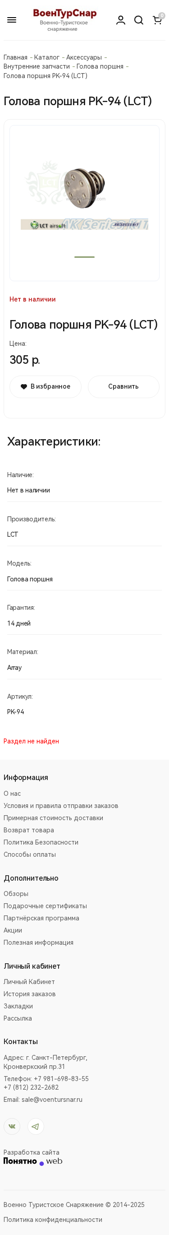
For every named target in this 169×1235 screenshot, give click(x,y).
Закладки (18, 1006)
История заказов (30, 994)
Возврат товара (29, 830)
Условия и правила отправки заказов (61, 805)
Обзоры (16, 893)
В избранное (50, 386)
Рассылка (18, 1018)
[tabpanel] (84, 203)
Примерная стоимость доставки (53, 818)
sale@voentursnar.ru (52, 1099)
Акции (13, 930)
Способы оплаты (30, 854)
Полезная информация (38, 942)
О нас (12, 793)
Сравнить (123, 386)
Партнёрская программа (41, 918)
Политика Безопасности (41, 842)
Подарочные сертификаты (45, 906)
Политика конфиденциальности (53, 1219)
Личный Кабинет (29, 981)
